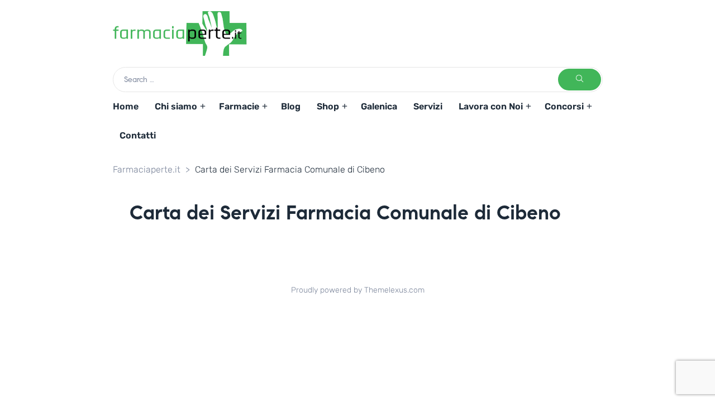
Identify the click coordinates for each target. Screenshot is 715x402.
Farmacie (239, 106)
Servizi (427, 106)
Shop (328, 106)
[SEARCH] (579, 79)
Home (126, 106)
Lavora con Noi (491, 106)
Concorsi (564, 106)
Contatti (138, 135)
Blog (291, 106)
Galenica (379, 106)
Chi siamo (176, 106)
